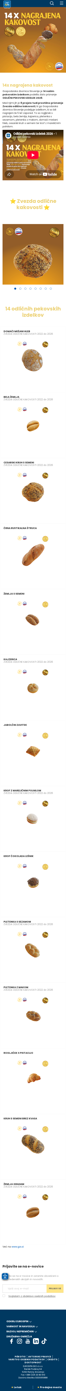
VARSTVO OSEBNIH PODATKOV (26, 1359)
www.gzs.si (18, 1246)
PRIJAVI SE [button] (55, 1288)
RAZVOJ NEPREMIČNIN (20, 1331)
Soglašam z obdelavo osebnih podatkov (32, 1296)
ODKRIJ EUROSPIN (17, 1321)
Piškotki (20, 1356)
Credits (52, 1359)
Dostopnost (33, 1362)
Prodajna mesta (51, 1387)
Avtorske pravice (39, 1356)
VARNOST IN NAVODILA (20, 1326)
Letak (17, 1387)
